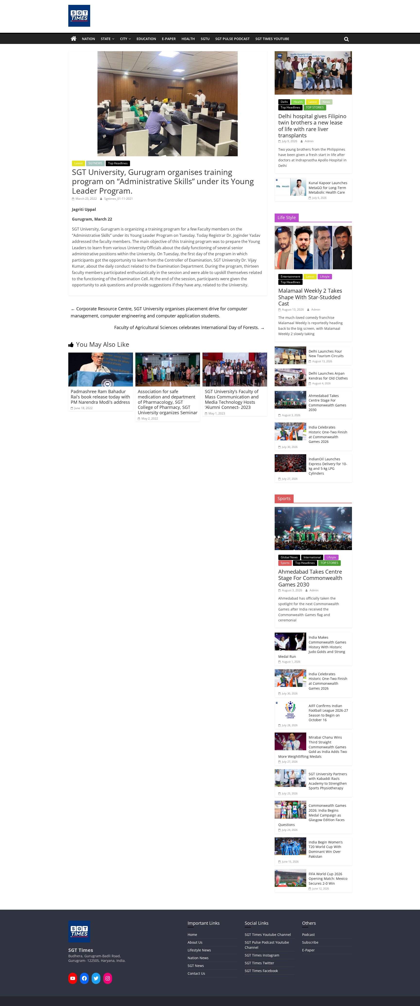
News (326, 102)
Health (188, 38)
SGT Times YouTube (272, 38)
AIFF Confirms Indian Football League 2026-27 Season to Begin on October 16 (328, 712)
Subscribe (310, 942)
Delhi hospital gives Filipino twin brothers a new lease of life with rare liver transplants (312, 125)
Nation (88, 38)
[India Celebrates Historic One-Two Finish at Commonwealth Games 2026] (290, 425)
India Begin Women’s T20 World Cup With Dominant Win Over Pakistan (326, 849)
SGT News (196, 965)
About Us (195, 942)
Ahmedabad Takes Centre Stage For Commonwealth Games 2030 (327, 402)
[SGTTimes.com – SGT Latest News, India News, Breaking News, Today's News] (73, 39)
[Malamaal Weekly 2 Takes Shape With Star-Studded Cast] (313, 228)
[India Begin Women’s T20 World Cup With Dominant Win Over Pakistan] (290, 840)
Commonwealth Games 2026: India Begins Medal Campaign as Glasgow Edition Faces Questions (312, 815)
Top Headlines (118, 163)
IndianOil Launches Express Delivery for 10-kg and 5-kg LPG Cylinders (328, 466)
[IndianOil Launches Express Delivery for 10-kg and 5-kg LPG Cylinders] (290, 456)
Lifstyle (325, 276)
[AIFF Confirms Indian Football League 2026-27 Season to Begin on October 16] (290, 703)
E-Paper (169, 38)
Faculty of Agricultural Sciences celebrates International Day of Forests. (189, 327)
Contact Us (196, 973)
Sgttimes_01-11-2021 (118, 199)
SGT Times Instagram (262, 955)
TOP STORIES (315, 107)
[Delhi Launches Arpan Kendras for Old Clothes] (290, 371)
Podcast (308, 934)
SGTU (205, 38)
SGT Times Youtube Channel (268, 934)
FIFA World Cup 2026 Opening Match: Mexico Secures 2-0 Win (328, 879)
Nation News (198, 958)
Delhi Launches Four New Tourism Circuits (326, 353)
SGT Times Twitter (259, 963)
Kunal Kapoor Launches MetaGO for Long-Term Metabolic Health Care (328, 188)
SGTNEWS (95, 163)
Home (192, 934)
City (123, 38)
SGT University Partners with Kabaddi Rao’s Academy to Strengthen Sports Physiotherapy (328, 781)
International (312, 557)
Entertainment (290, 276)
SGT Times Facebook (261, 970)
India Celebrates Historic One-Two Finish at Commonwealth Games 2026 (328, 434)
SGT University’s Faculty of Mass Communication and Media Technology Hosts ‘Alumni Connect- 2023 (232, 399)
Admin (309, 141)
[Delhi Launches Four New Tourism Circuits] (290, 349)
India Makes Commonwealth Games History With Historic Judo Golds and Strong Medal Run (312, 647)
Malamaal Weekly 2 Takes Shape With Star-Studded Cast (310, 297)
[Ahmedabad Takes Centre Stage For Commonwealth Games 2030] (290, 393)
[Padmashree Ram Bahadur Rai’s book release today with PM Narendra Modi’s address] (100, 355)
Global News (289, 557)
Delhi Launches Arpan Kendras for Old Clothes (328, 375)
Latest (78, 163)
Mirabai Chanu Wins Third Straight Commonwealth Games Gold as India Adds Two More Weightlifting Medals (312, 747)
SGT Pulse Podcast (232, 38)
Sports (285, 563)
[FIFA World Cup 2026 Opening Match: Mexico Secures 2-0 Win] (290, 871)
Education (146, 38)
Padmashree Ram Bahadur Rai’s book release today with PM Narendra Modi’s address (100, 396)
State (106, 38)
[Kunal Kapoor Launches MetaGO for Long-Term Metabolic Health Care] (290, 180)
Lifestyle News (199, 950)
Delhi (284, 102)
